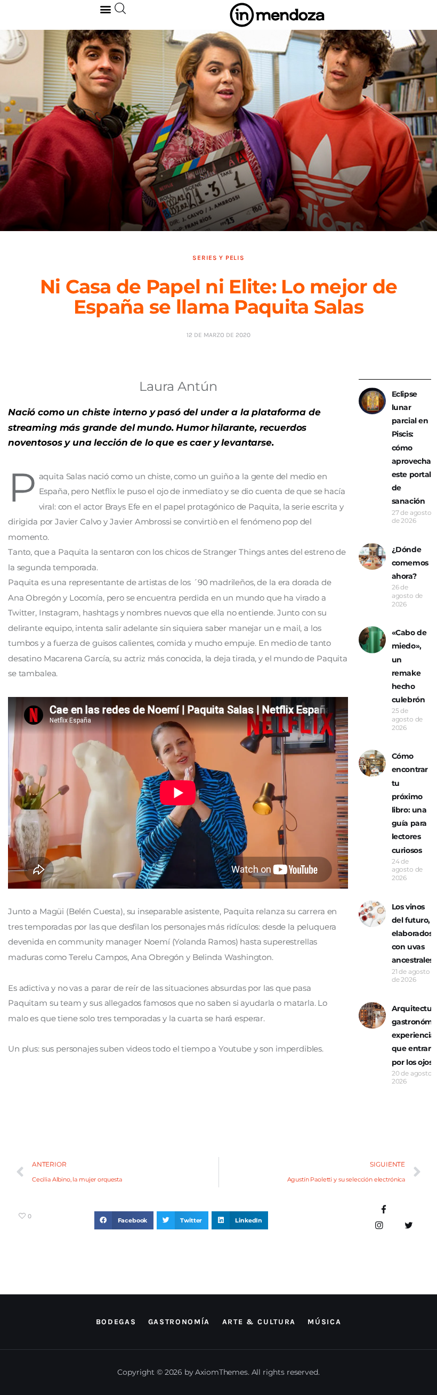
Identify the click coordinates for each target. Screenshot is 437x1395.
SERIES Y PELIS (218, 257)
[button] (106, 9)
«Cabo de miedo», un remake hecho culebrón (409, 666)
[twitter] (408, 1225)
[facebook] (384, 1210)
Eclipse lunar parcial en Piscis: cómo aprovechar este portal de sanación (413, 447)
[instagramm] (379, 1225)
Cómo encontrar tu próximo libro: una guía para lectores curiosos (410, 803)
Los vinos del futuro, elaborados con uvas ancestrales (412, 933)
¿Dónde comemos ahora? (410, 563)
